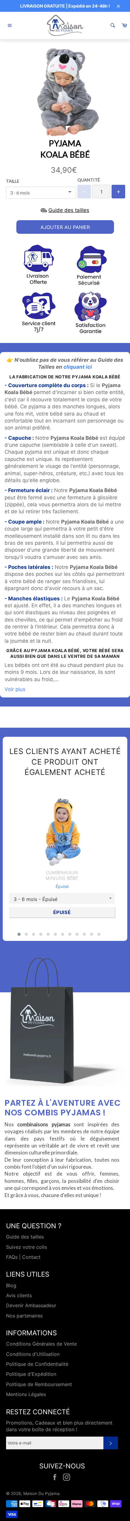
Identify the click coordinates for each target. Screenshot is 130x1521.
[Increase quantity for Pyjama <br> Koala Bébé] (118, 191)
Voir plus (15, 689)
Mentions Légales (26, 1394)
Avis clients (19, 1295)
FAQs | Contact (23, 1257)
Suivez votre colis (26, 1247)
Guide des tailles (25, 1237)
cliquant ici (77, 367)
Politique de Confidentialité (37, 1364)
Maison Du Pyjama (41, 1493)
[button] (19, 934)
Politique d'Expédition (31, 1374)
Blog (11, 1285)
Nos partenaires (24, 1316)
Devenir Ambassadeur (31, 1305)
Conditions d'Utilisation (33, 1354)
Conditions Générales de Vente (41, 1344)
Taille (12, 181)
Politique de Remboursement (39, 1384)
